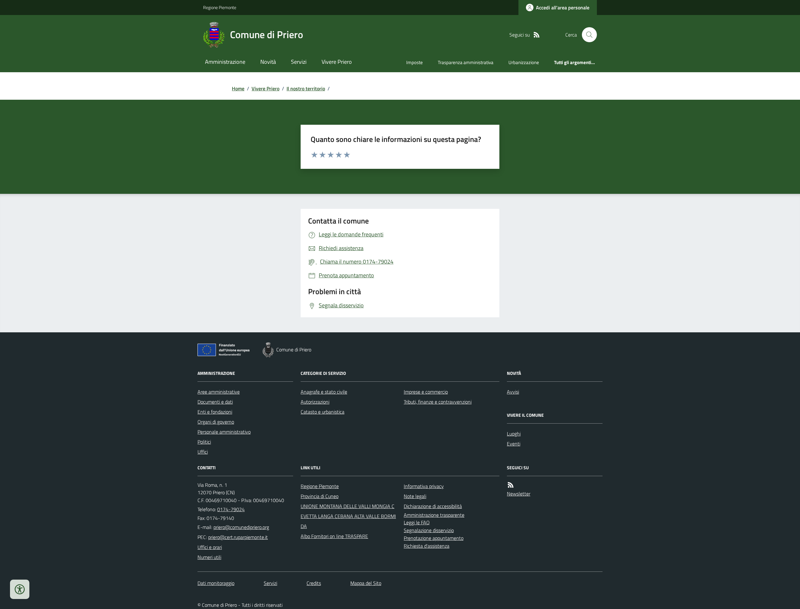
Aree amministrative (219, 391)
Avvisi (513, 391)
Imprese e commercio (426, 391)
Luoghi (514, 433)
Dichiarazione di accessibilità (433, 506)
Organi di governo (216, 421)
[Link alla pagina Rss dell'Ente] (510, 485)
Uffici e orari (210, 547)
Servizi (299, 62)
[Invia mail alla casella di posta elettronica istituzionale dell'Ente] (241, 527)
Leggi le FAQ (417, 522)
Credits (314, 583)
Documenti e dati (215, 401)
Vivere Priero (337, 62)
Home (238, 88)
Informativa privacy (424, 486)
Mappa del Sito (365, 583)
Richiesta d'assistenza (426, 546)
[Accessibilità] (20, 589)
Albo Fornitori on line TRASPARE (334, 536)
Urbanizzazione (523, 62)
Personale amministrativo (224, 431)
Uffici (203, 451)
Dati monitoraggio (216, 583)
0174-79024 (231, 509)
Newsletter (518, 493)
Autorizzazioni (315, 401)
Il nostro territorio (306, 88)
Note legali (415, 496)
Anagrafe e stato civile (324, 391)
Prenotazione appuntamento (433, 538)
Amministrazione (225, 62)
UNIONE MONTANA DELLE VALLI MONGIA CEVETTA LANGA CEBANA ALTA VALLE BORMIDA (348, 516)
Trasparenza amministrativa (465, 62)
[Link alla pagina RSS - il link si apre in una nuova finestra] (536, 35)
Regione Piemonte (219, 7)
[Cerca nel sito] (587, 34)
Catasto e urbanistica (322, 411)
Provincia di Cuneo (319, 496)
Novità (268, 62)
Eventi (513, 443)
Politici (204, 441)
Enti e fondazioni (215, 411)
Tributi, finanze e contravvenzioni (438, 401)
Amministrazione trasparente (434, 515)
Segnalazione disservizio (429, 530)
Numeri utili (209, 557)
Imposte (414, 62)
